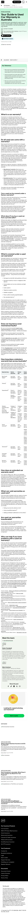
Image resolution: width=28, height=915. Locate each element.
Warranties (3, 631)
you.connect (6, 59)
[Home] (1, 5)
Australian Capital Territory (7, 237)
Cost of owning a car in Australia (16, 610)
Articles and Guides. (6, 11)
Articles (13, 5)
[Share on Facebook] (8, 686)
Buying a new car (16, 627)
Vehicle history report (13, 605)
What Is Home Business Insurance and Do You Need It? (13, 744)
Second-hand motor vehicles (7, 625)
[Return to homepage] (2, 2)
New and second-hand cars (7, 597)
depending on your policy (11, 338)
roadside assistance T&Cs (19, 616)
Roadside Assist (9, 348)
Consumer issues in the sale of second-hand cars (11, 599)
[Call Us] (23, 2)
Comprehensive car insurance (10, 349)
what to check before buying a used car (16, 583)
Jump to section (13, 59)
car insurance (15, 107)
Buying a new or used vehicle (19, 628)
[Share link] (11, 686)
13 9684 (15, 587)
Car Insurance (7, 5)
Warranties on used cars (21, 606)
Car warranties (16, 623)
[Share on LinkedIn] (14, 686)
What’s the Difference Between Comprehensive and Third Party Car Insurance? (11, 802)
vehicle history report (19, 245)
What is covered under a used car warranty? (17, 602)
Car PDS (2, 618)
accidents (3, 340)
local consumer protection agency (14, 570)
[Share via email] (19, 686)
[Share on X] (17, 686)
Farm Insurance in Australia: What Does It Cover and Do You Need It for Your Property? (13, 774)
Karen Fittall (3, 752)
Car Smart (22, 622)
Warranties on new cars (21, 632)
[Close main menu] (26, 2)
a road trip (14, 93)
